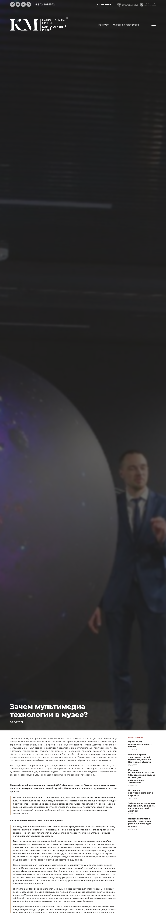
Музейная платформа (126, 24)
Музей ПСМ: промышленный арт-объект (140, 744)
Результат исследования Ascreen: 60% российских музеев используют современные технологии (141, 776)
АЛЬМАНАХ (104, 4)
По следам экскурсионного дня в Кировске (140, 793)
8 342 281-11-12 (45, 4)
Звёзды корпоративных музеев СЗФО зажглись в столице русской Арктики (141, 807)
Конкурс (103, 24)
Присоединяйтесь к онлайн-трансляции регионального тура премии (139, 822)
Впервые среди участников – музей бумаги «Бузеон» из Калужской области (139, 758)
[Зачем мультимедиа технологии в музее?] (152, 31)
